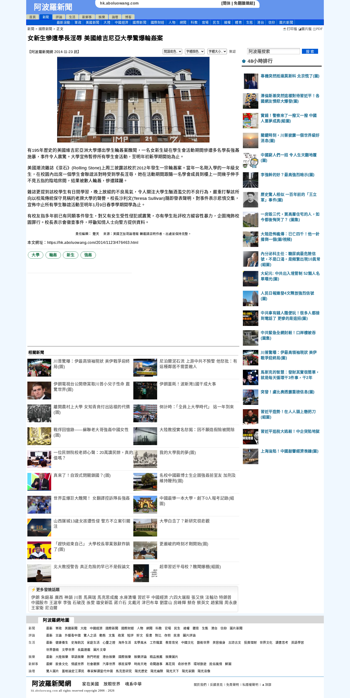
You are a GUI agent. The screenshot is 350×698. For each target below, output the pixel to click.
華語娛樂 (77, 657)
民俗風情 (215, 664)
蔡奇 (191, 602)
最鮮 (49, 664)
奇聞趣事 (156, 664)
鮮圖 (228, 664)
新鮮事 (87, 17)
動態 (102, 635)
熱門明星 (93, 657)
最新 (63, 22)
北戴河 (134, 602)
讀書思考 (281, 642)
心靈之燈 (109, 642)
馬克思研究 (124, 671)
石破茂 (79, 602)
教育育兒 (171, 642)
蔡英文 (203, 602)
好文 (139, 635)
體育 (238, 22)
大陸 (107, 22)
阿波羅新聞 (53, 7)
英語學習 (297, 642)
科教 (194, 22)
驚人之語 (90, 635)
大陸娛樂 (61, 657)
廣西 (59, 597)
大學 (36, 255)
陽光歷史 (141, 671)
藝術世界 (203, 642)
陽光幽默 (156, 671)
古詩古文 (234, 642)
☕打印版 (290, 29)
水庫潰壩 (128, 597)
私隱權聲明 (250, 684)
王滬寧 (55, 602)
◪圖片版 (305, 29)
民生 (216, 22)
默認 (232, 51)
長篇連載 (84, 649)
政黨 (121, 635)
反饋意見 (216, 684)
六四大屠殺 (179, 597)
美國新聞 (93, 22)
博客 (128, 17)
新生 (71, 255)
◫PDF (318, 29)
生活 (72, 17)
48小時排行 (260, 61)
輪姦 (53, 255)
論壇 (115, 17)
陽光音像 (204, 671)
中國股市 (39, 602)
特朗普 (225, 597)
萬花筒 (170, 664)
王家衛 (37, 608)
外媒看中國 (73, 635)
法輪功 (211, 597)
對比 (158, 635)
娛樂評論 (140, 657)
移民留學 (124, 664)
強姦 (88, 255)
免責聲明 (232, 684)
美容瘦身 (219, 642)
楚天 (96, 234)
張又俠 (197, 597)
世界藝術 (52, 649)
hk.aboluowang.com (119, 3)
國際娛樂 (124, 657)
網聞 (183, 22)
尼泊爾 (51, 608)
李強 (67, 602)
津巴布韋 (150, 602)
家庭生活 (93, 642)
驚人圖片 (52, 671)
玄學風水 (140, 642)
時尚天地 (140, 664)
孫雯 (90, 602)
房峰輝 (180, 602)
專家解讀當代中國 (100, 671)
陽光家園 (188, 671)
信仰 (271, 22)
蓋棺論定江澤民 (73, 671)
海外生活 (124, 642)
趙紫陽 (217, 602)
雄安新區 (104, 602)
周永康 (231, 602)
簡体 (227, 3)
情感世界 (77, 664)
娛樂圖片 (171, 657)
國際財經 (158, 22)
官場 (205, 22)
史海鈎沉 (77, 642)
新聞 (46, 17)
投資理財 (250, 642)
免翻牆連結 (244, 3)
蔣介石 (120, 602)
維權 (227, 22)
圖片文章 (99, 649)
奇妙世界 (184, 664)
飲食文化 (61, 664)
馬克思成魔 (107, 597)
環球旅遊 (200, 664)
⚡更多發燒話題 (45, 590)
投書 (149, 635)
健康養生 (61, 642)
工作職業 (156, 642)
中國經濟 (122, 22)
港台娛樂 (109, 657)
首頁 (32, 17)
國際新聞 (139, 22)
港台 (260, 22)
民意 (177, 635)
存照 (167, 635)
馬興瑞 (90, 597)
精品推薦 (156, 657)
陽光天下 (172, 671)
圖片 (286, 22)
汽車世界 (109, 664)
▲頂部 (266, 684)
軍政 (78, 22)
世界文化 (266, 642)
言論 (58, 635)
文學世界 (68, 649)
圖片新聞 (236, 628)
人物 (172, 22)
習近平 (144, 597)
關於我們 (200, 684)
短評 (130, 635)
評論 (59, 17)
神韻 (68, 597)
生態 (249, 22)
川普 (78, 597)
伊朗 (35, 597)
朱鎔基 (47, 597)
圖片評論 (189, 635)
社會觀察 (93, 664)
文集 (112, 635)
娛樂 (102, 17)
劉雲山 (166, 602)
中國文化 (187, 642)
